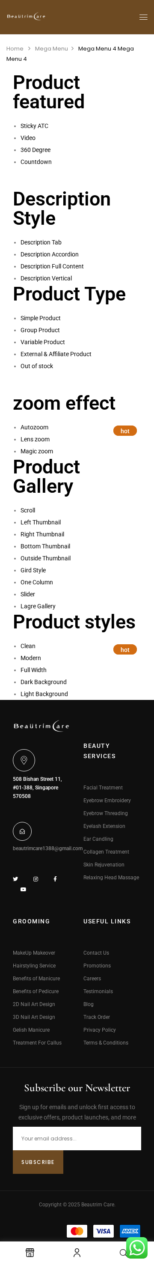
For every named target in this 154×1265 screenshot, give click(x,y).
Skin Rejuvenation (103, 865)
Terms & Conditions (105, 1043)
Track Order (96, 1017)
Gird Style (33, 570)
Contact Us (96, 953)
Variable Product (43, 342)
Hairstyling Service (34, 966)
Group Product (40, 330)
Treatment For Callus (37, 1043)
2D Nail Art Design (34, 1004)
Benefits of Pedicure (36, 991)
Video (28, 137)
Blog (88, 1004)
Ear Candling (98, 839)
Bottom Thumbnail (45, 546)
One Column (37, 582)
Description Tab (41, 242)
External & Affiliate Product (56, 354)
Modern (31, 658)
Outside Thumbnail (46, 558)
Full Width (34, 670)
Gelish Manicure (31, 1030)
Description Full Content (52, 266)
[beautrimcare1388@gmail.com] (22, 831)
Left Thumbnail (41, 522)
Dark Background (44, 682)
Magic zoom (37, 451)
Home (15, 49)
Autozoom (34, 427)
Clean (28, 646)
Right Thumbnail (42, 534)
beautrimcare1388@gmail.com (48, 848)
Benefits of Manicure (36, 979)
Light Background (44, 694)
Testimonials (98, 991)
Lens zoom (35, 439)
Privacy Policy (99, 1030)
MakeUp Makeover (34, 953)
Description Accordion (50, 254)
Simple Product (41, 318)
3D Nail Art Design (34, 1017)
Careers (92, 979)
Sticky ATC (34, 125)
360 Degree (35, 149)
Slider (28, 594)
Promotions (97, 966)
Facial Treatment (103, 788)
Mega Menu (51, 49)
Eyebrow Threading (105, 813)
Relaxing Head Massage (111, 878)
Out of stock (37, 366)
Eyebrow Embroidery (107, 801)
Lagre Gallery (38, 606)
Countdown (36, 161)
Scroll (28, 510)
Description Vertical (46, 278)
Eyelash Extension (104, 826)
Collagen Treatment (106, 852)
